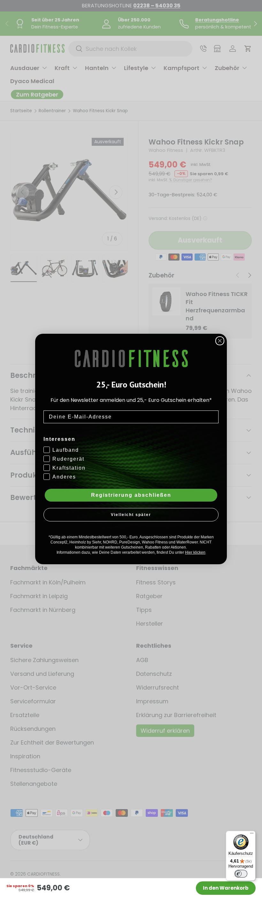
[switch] (241, 874)
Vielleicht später (131, 514)
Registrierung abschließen (131, 495)
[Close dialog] (220, 341)
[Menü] (252, 835)
